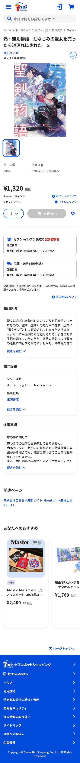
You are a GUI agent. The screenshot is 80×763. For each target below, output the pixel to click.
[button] (11, 148)
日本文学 (57, 30)
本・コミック (23, 30)
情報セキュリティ (15, 708)
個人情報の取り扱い (16, 717)
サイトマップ (12, 725)
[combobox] (40, 19)
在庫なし (50, 213)
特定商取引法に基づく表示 (21, 699)
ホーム (7, 30)
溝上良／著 (10, 53)
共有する (73, 55)
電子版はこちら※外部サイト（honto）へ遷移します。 (37, 502)
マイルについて (68, 201)
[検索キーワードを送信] (9, 19)
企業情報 (9, 742)
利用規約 (9, 691)
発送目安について (66, 297)
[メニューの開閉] (8, 7)
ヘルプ (7, 682)
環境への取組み (13, 734)
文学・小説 (41, 30)
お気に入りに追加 (73, 213)
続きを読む (14, 351)
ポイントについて (66, 196)
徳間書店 (13, 399)
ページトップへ (63, 648)
